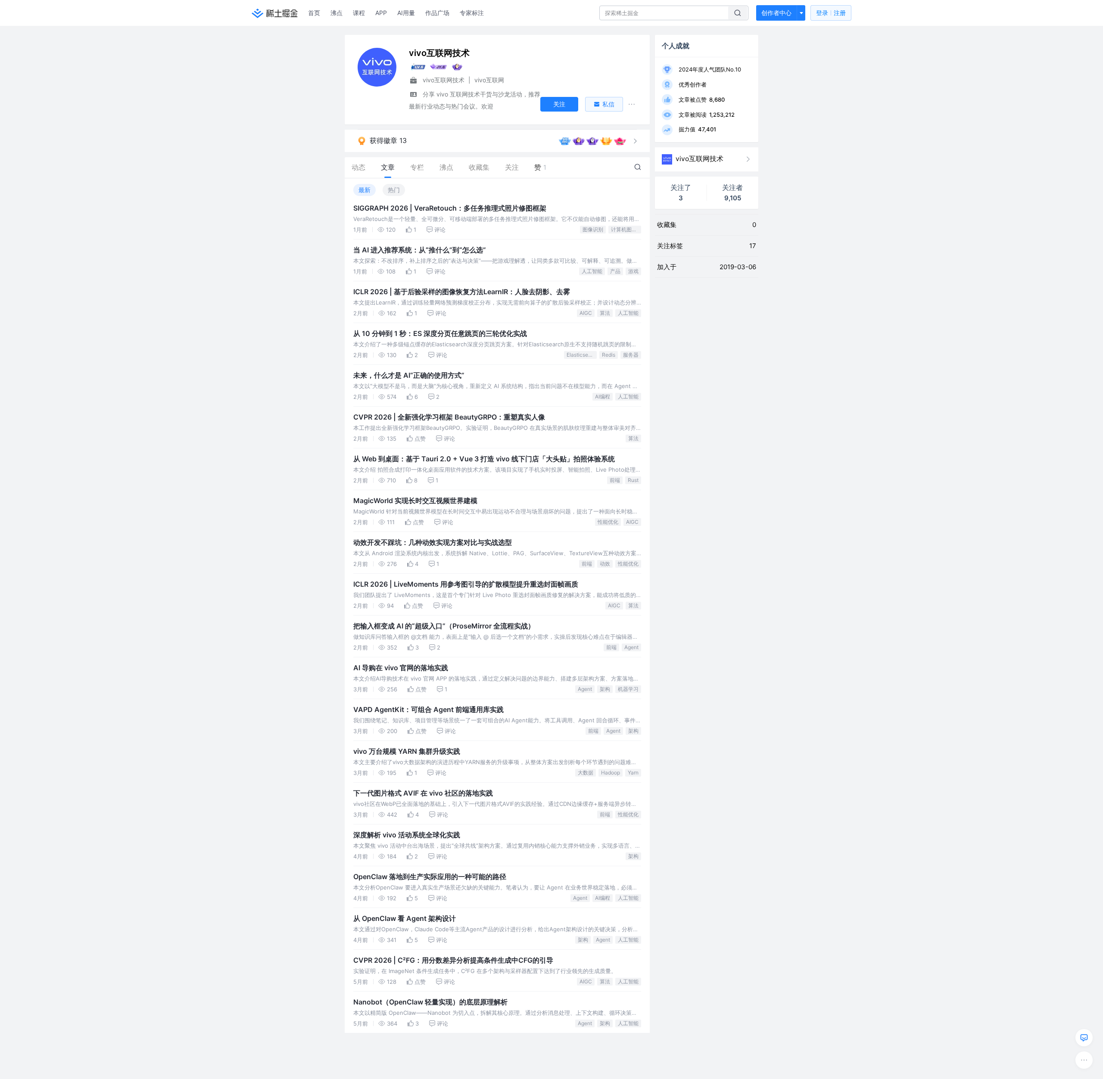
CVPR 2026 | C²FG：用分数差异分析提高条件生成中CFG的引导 (453, 960)
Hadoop (610, 772)
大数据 (585, 772)
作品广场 (437, 12)
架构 (605, 689)
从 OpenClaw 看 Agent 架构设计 (404, 918)
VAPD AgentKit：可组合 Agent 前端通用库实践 (428, 709)
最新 (364, 189)
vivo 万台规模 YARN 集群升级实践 (406, 751)
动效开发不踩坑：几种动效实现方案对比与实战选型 (432, 542)
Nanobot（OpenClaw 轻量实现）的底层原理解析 (430, 1002)
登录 (831, 12)
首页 (314, 12)
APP (381, 12)
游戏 (633, 271)
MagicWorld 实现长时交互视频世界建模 (415, 500)
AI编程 (602, 396)
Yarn (633, 772)
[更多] (1084, 1060)
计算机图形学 (626, 229)
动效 (605, 563)
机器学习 (628, 689)
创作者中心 (776, 12)
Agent (631, 647)
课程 (359, 12)
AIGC (586, 313)
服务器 (631, 354)
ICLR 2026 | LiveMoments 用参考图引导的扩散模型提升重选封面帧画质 (465, 584)
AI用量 (406, 12)
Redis (608, 354)
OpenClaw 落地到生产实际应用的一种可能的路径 (429, 876)
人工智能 (592, 271)
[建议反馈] (1084, 1037)
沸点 (336, 12)
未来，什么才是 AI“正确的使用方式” (408, 375)
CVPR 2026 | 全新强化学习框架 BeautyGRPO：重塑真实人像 (449, 417)
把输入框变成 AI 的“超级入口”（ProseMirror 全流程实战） (444, 626)
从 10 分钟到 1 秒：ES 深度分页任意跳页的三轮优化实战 (440, 333)
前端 (615, 480)
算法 (605, 313)
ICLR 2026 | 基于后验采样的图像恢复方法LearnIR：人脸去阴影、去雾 (461, 291)
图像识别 (593, 229)
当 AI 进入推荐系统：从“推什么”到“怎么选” (419, 250)
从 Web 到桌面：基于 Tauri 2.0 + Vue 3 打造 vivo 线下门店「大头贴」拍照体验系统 (484, 458)
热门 (394, 189)
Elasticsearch (582, 354)
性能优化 (608, 522)
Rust (633, 480)
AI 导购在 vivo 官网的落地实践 (400, 667)
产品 (615, 271)
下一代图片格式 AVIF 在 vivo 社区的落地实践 (423, 793)
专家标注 (472, 12)
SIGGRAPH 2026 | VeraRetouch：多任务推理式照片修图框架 (449, 208)
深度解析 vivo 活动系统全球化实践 (406, 834)
